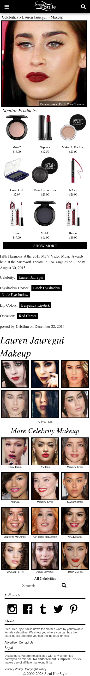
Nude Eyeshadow (15, 294)
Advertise (11, 642)
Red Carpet (27, 315)
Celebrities (10, 16)
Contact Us (26, 642)
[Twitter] (58, 616)
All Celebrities (45, 578)
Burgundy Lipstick (35, 305)
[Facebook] (27, 616)
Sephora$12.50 (45, 149)
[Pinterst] (73, 616)
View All (45, 421)
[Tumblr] (43, 616)
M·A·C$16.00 (16, 149)
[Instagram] (12, 616)
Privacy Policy (14, 669)
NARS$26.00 (73, 192)
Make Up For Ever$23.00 (73, 149)
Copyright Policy (35, 669)
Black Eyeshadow (46, 287)
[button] (6, 6)
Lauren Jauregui (34, 16)
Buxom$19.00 (16, 235)
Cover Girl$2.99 (16, 192)
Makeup (57, 16)
